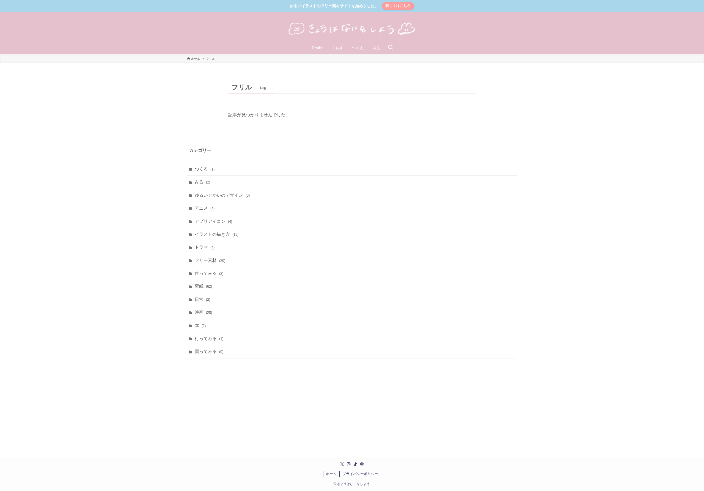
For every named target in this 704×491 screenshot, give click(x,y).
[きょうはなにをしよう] (352, 29)
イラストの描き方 (216, 234)
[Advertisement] (352, 405)
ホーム (331, 474)
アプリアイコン (213, 221)
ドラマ (205, 247)
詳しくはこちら (398, 6)
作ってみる (209, 273)
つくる (205, 169)
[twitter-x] (342, 464)
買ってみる (209, 351)
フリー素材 (210, 260)
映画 (203, 312)
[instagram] (348, 464)
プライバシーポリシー (360, 474)
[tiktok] (355, 464)
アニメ (205, 208)
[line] (361, 464)
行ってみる (209, 338)
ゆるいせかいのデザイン (222, 195)
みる (202, 182)
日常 (202, 299)
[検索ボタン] (390, 48)
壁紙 (203, 286)
